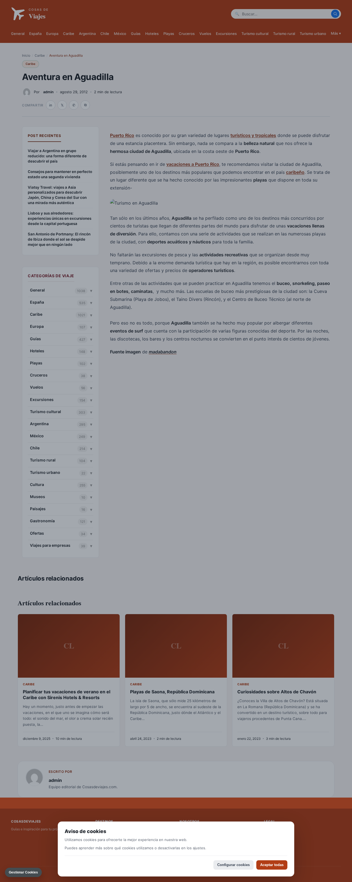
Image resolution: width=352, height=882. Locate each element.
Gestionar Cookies (23, 872)
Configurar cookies (233, 865)
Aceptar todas (272, 865)
